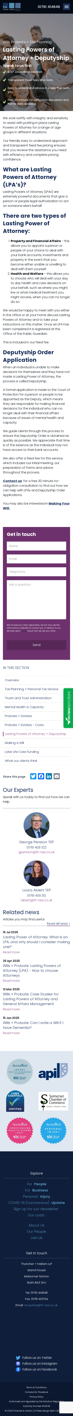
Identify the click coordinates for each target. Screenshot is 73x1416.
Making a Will (14, 743)
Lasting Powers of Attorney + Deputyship (35, 734)
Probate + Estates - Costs (24, 725)
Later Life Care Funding (22, 752)
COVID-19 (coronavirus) (36, 1202)
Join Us (36, 1237)
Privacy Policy (36, 1396)
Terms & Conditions (36, 1387)
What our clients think (21, 761)
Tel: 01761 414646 (37, 1293)
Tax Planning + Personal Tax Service (31, 689)
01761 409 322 (37, 847)
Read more (11, 952)
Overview (12, 680)
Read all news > (58, 924)
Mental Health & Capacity (24, 707)
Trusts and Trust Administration (28, 698)
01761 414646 (49, 6)
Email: (37, 1305)
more (24, 630)
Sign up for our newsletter (36, 1208)
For (36, 1184)
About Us (36, 1225)
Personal (36, 1196)
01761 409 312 (36, 895)
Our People (36, 1231)
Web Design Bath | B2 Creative (52, 1410)
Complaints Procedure (36, 1392)
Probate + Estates (18, 716)
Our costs (36, 1215)
